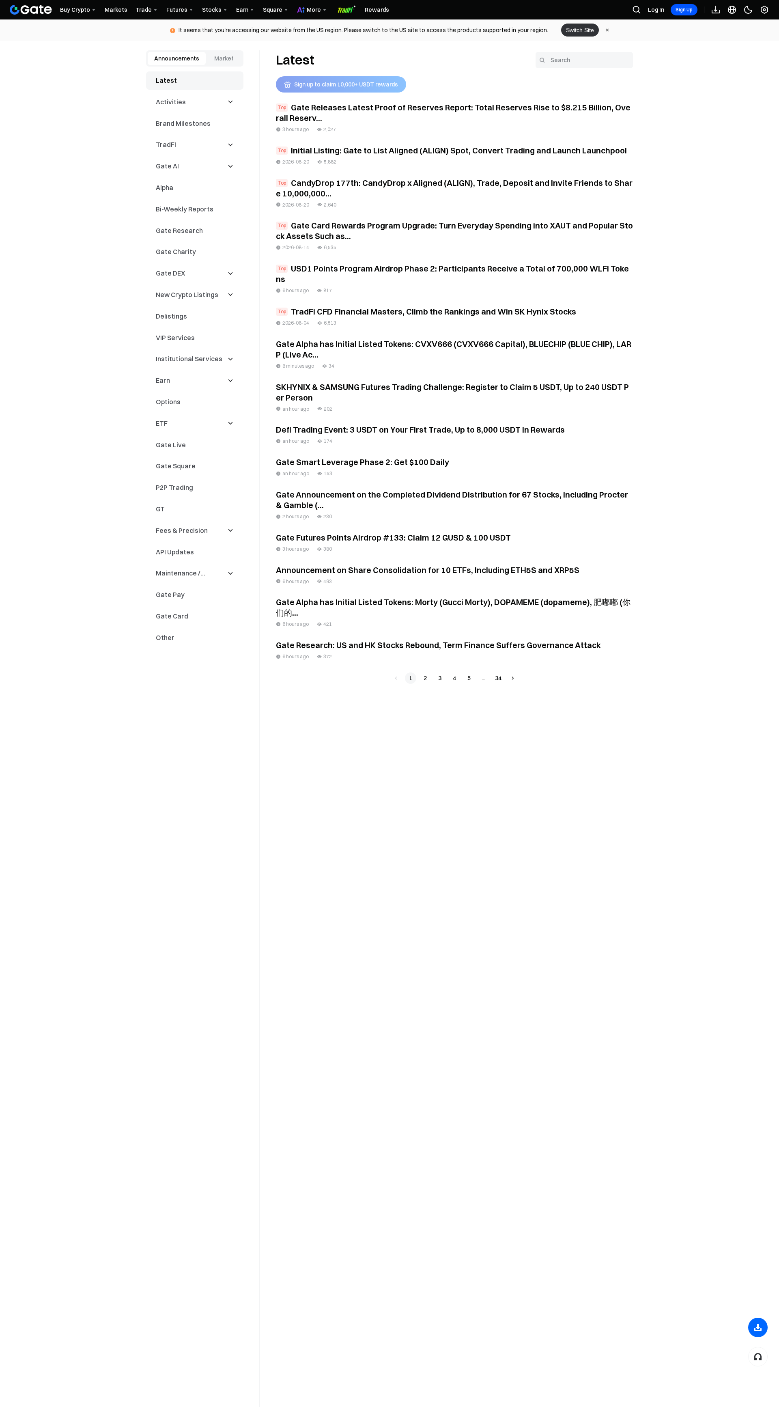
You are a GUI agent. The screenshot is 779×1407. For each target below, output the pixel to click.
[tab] (177, 58)
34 (498, 678)
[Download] (758, 1327)
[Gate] (31, 10)
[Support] (758, 1356)
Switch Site (580, 30)
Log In (656, 9)
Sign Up (684, 9)
